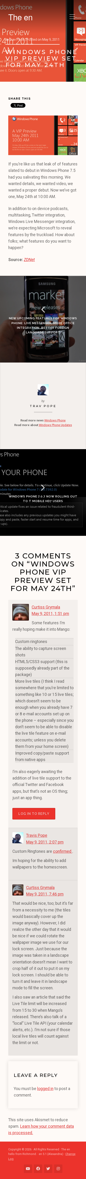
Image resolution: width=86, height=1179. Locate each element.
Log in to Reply (33, 814)
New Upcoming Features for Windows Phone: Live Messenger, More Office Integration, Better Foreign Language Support (43, 325)
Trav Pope (43, 406)
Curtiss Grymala (46, 607)
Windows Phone (55, 420)
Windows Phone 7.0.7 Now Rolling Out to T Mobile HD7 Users (43, 499)
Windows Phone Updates (55, 425)
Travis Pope (36, 835)
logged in (45, 1088)
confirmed (62, 851)
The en (20, 17)
